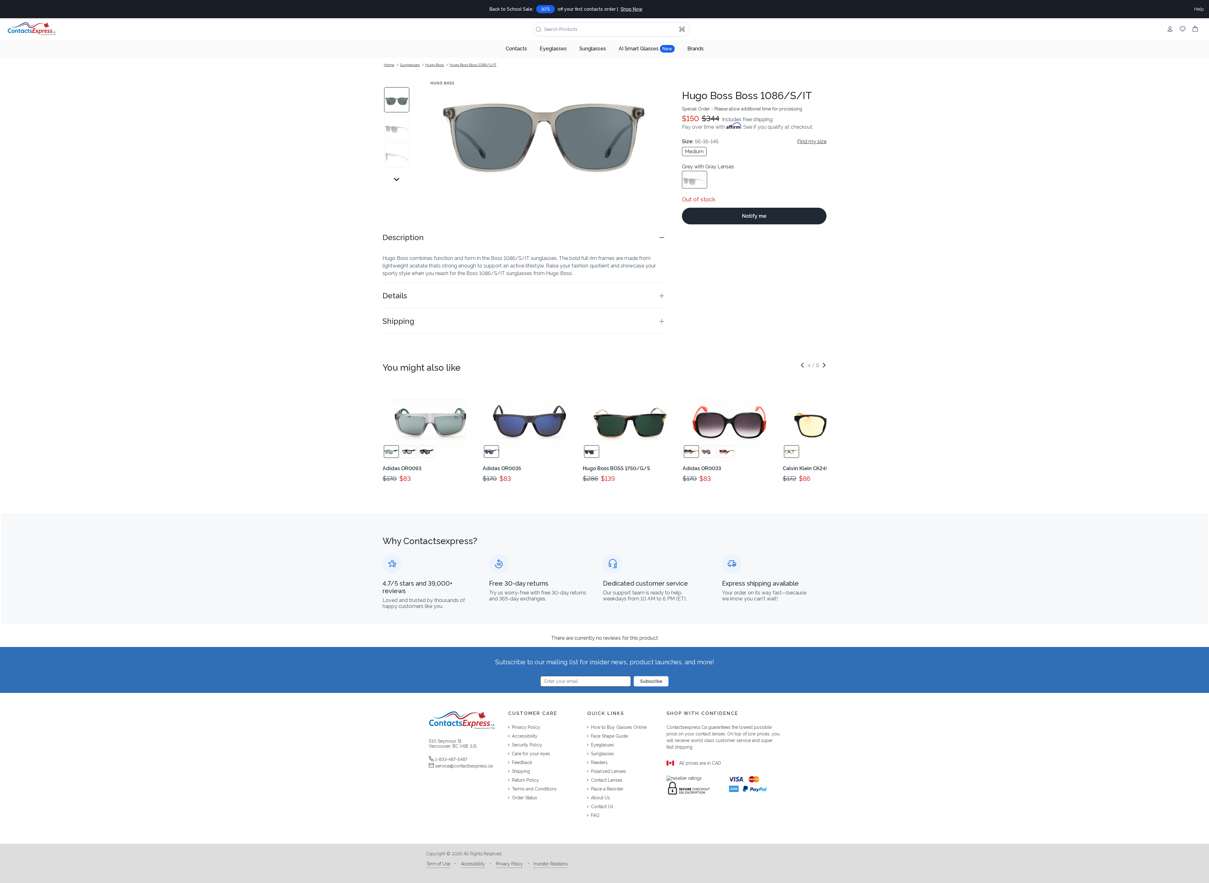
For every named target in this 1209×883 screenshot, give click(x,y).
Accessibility (473, 863)
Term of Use (438, 863)
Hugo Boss (434, 65)
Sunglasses (592, 49)
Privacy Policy (509, 863)
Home (389, 65)
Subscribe (651, 681)
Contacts (516, 49)
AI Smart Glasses (645, 49)
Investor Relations (551, 863)
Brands (695, 49)
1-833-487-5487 (451, 759)
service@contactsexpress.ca (464, 765)
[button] (525, 238)
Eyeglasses (553, 49)
